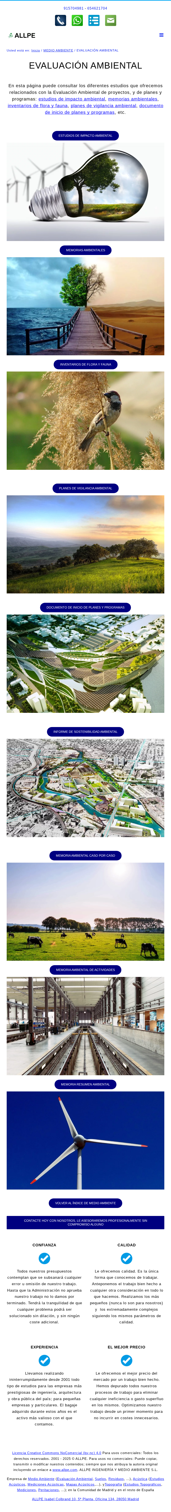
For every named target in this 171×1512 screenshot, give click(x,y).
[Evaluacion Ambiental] (85, 144)
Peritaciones (48, 1490)
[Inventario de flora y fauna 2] (85, 373)
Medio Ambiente (41, 1479)
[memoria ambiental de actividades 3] (85, 979)
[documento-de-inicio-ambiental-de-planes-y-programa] (85, 616)
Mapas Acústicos (80, 1484)
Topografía (113, 1484)
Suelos (100, 1479)
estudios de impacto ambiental (72, 99)
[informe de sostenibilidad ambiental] (85, 741)
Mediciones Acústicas (46, 1484)
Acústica (140, 1479)
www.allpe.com (65, 1470)
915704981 (74, 8)
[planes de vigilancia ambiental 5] (85, 497)
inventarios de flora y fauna (38, 105)
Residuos (116, 1479)
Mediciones (26, 1490)
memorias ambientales (132, 99)
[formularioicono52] (94, 16)
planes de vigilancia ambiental (103, 105)
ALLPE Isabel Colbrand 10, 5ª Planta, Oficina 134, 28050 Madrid (85, 1499)
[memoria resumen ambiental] (85, 1093)
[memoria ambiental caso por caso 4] (85, 864)
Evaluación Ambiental (75, 1479)
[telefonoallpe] (60, 16)
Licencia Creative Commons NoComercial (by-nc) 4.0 (56, 1453)
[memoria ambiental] (85, 259)
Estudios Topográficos (142, 1484)
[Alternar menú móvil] (161, 35)
